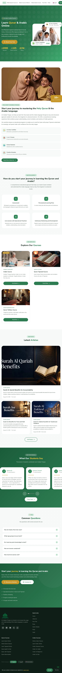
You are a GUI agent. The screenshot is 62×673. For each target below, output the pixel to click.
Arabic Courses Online (24, 2)
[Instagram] (3, 627)
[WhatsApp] (17, 627)
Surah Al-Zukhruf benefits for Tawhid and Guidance (45, 422)
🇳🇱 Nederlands (29, 662)
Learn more (26, 670)
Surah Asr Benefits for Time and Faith (14, 422)
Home (4, 2)
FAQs (34, 629)
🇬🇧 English (13, 662)
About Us (35, 619)
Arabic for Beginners (37, 651)
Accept (49, 670)
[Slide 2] (30, 493)
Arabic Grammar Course (38, 646)
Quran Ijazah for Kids (6, 649)
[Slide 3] (31, 493)
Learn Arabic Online (37, 643)
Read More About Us (8, 160)
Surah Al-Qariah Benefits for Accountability (18, 390)
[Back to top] (58, 665)
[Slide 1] (28, 493)
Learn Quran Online (6, 641)
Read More (14, 319)
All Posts (30, 439)
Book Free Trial (10, 42)
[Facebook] (6, 627)
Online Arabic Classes (38, 641)
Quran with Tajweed (6, 651)
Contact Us (28, 582)
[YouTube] (10, 627)
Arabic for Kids (36, 654)
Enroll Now (45, 283)
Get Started (15, 283)
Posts (49, 2)
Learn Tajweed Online (7, 646)
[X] (13, 627)
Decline (57, 670)
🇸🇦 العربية (21, 662)
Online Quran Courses (12, 2)
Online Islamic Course (36, 2)
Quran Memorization (6, 654)
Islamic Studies (36, 627)
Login (34, 632)
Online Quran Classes (7, 643)
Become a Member (11, 582)
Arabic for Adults (37, 649)
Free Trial (44, 2)
